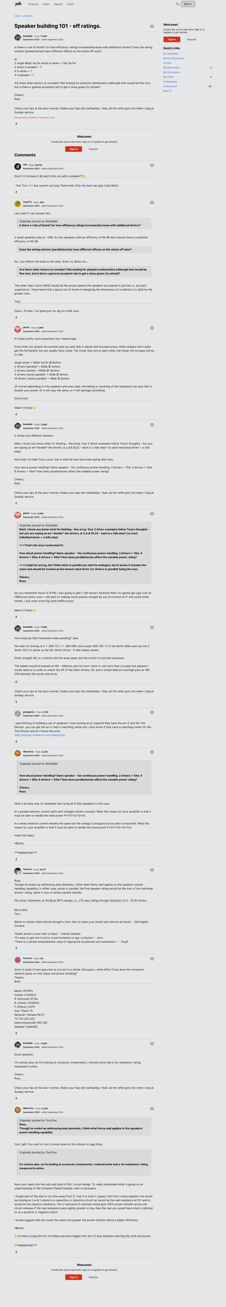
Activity (167, 62)
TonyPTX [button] (27, 202)
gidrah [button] (26, 327)
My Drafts (187, 76)
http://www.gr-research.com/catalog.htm (40, 735)
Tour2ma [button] (27, 869)
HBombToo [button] (28, 751)
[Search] (178, 4)
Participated (170, 81)
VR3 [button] (25, 164)
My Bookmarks (187, 67)
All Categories (170, 53)
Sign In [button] (74, 149)
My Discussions (171, 72)
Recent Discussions (173, 58)
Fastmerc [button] (27, 958)
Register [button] (93, 149)
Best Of (167, 90)
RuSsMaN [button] (27, 36)
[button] (152, 27)
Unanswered (187, 86)
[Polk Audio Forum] (18, 4)
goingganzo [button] (28, 712)
